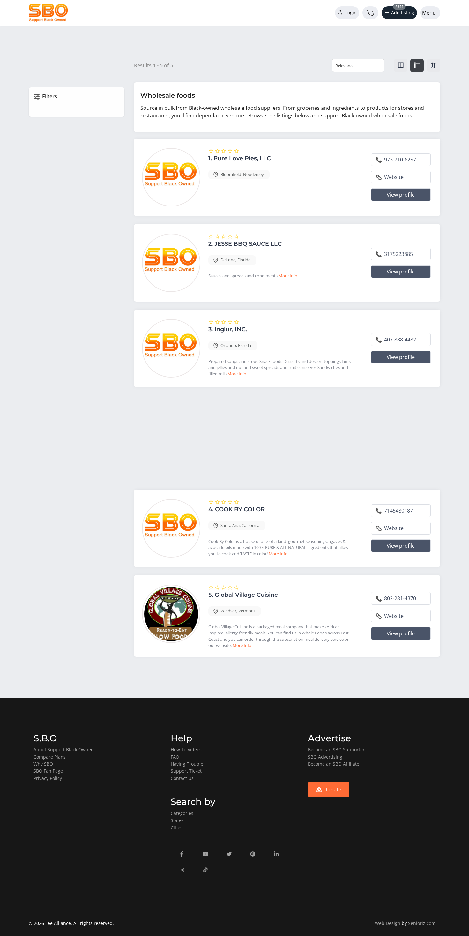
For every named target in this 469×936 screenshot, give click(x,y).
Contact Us (182, 778)
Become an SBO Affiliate (333, 764)
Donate (331, 789)
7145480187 (398, 510)
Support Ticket (186, 771)
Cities (176, 828)
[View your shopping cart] (370, 12)
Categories (182, 813)
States (177, 820)
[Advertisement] (287, 439)
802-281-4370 (399, 598)
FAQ (175, 757)
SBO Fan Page (48, 771)
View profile (401, 194)
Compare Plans (50, 757)
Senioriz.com (421, 923)
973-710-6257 (399, 159)
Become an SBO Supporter (336, 749)
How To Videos (186, 749)
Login (350, 13)
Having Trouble (187, 764)
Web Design (387, 923)
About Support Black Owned (64, 749)
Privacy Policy (48, 778)
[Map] (433, 65)
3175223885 (398, 254)
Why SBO (43, 764)
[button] (399, 12)
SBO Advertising (325, 757)
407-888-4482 (399, 339)
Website (393, 177)
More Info (288, 276)
